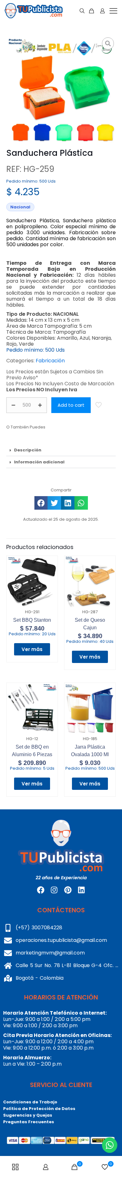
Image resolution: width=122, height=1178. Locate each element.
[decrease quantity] (13, 405)
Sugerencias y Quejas (27, 1115)
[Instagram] (54, 890)
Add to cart (71, 405)
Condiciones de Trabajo (30, 1102)
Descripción (27, 450)
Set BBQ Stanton (32, 620)
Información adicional (39, 462)
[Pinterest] (68, 890)
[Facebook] (41, 890)
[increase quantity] (39, 405)
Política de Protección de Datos (39, 1109)
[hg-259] (61, 91)
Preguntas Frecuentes (28, 1122)
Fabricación (50, 360)
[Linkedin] (81, 890)
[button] (61, 450)
